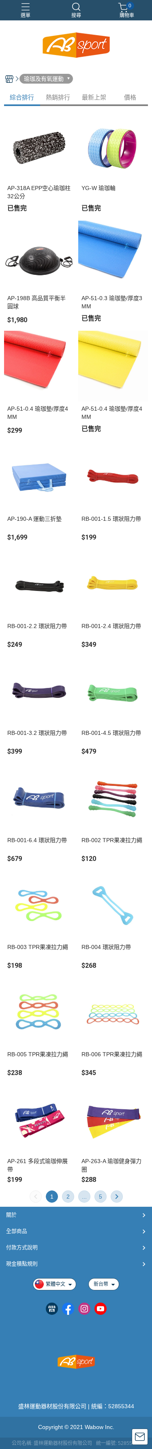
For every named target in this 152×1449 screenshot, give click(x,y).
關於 (11, 1215)
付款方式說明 (22, 1247)
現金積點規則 (22, 1264)
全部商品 (16, 1231)
